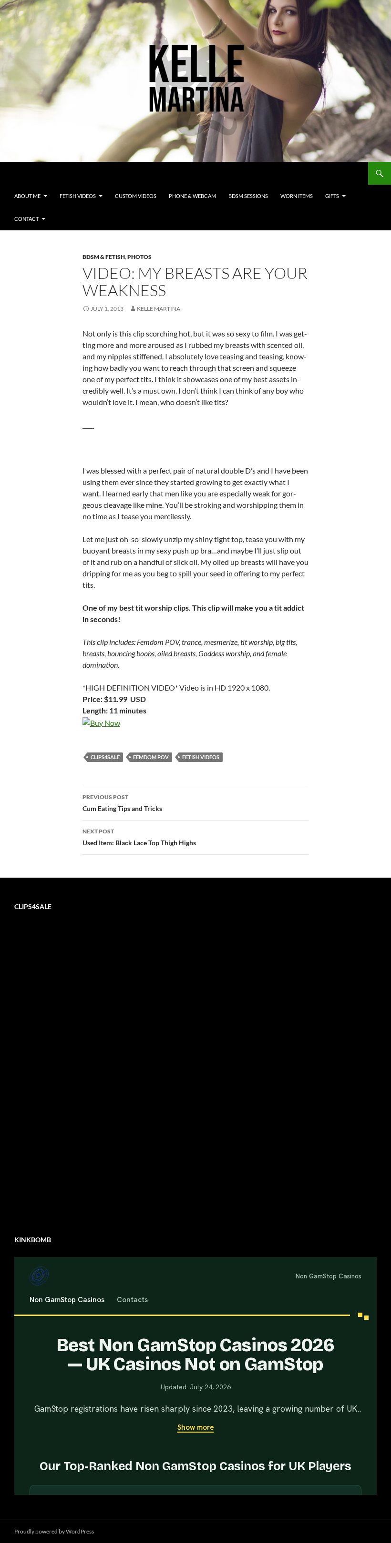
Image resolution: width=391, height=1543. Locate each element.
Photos (139, 256)
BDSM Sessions (248, 196)
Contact (26, 219)
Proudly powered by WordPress (54, 1531)
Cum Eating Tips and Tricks (122, 802)
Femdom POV (151, 757)
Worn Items (296, 196)
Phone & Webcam (192, 196)
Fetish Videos (78, 196)
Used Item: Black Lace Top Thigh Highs (139, 837)
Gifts (332, 196)
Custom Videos (135, 196)
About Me (27, 196)
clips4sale (105, 757)
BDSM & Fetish (103, 256)
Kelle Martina (158, 308)
